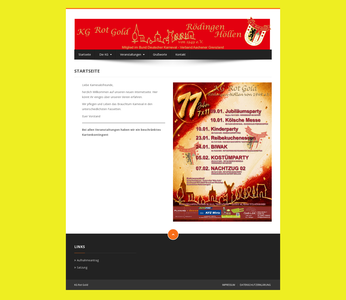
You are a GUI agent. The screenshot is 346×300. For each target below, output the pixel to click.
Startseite (84, 54)
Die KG (104, 54)
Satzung (82, 267)
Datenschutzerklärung (255, 285)
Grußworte (160, 54)
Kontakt (180, 54)
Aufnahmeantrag (88, 260)
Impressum (228, 285)
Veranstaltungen (131, 54)
